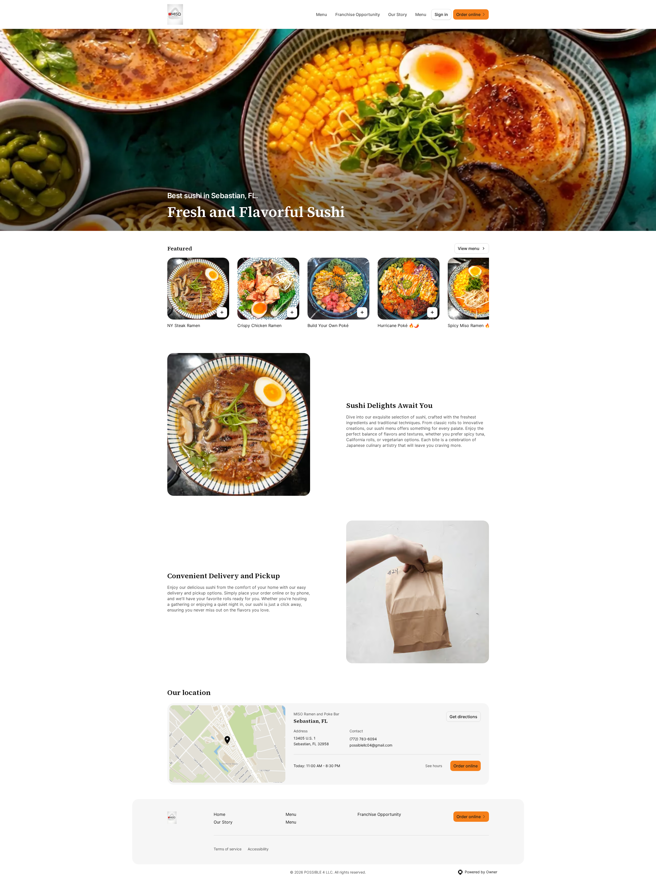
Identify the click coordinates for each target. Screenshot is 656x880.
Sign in (441, 14)
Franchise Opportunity (357, 14)
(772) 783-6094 (363, 739)
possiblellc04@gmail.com (371, 745)
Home (219, 814)
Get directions (463, 716)
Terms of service (228, 849)
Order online (465, 765)
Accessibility (258, 849)
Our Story (397, 14)
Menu (321, 14)
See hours (433, 766)
